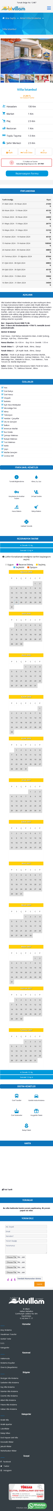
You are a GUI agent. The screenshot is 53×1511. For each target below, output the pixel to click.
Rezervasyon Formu (27, 173)
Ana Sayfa (10, 18)
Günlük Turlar (5, 1339)
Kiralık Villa (4, 1420)
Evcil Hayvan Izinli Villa (9, 1437)
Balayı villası (5, 1433)
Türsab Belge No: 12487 (26, 2)
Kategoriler (4, 1347)
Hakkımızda (5, 1358)
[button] (3, 56)
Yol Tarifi (8, 1189)
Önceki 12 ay (27, 545)
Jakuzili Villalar (5, 1446)
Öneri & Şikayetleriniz (8, 1367)
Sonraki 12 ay (26, 550)
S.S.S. (2, 1343)
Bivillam (20, 1508)
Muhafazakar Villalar (8, 1451)
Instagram (7, 1470)
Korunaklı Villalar (6, 1442)
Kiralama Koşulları (7, 1363)
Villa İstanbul (9, 29)
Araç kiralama (6, 1330)
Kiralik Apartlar (6, 1424)
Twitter (5, 1466)
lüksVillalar (4, 1428)
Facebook (6, 1461)
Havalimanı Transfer (8, 1334)
